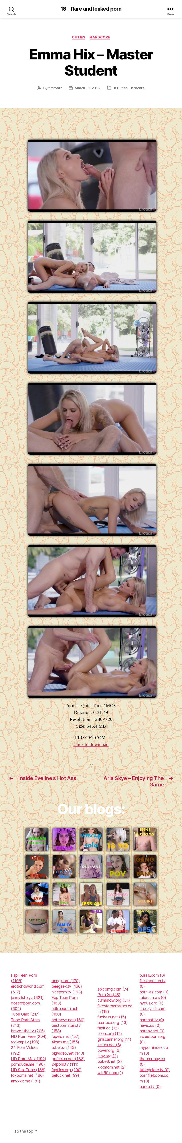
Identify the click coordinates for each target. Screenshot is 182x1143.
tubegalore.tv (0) (155, 1069)
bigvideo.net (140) (67, 1053)
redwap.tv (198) (25, 1042)
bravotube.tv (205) (28, 1031)
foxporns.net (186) (27, 1075)
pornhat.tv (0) (152, 1020)
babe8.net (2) (109, 1061)
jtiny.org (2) (107, 1056)
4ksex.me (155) (65, 1042)
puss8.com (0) (152, 975)
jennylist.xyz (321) (27, 997)
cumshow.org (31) (113, 1000)
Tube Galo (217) (25, 1014)
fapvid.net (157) (65, 1036)
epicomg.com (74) (113, 989)
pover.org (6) (109, 1050)
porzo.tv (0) (150, 1086)
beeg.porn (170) (65, 980)
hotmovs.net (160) (67, 1020)
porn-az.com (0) (154, 992)
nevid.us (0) (150, 1025)
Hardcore (100, 37)
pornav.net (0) (152, 1031)
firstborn (55, 88)
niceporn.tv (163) (66, 992)
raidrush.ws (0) (153, 997)
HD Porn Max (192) (28, 1058)
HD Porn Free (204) (28, 1036)
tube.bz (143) (63, 1047)
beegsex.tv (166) (66, 986)
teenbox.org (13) (112, 1022)
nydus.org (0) (152, 1003)
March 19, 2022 (87, 88)
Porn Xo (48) (108, 994)
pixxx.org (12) (109, 1033)
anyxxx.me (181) (25, 1081)
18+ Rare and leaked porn (91, 8)
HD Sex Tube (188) (28, 1069)
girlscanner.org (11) (114, 1039)
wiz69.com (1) (110, 1072)
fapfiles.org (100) (66, 1069)
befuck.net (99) (65, 1075)
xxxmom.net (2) (111, 1067)
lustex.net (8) (109, 1044)
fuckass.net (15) (111, 1017)
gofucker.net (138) (68, 1058)
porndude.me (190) (28, 1064)
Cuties (78, 37)
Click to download (91, 745)
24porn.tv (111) (64, 1064)
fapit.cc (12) (108, 1028)
